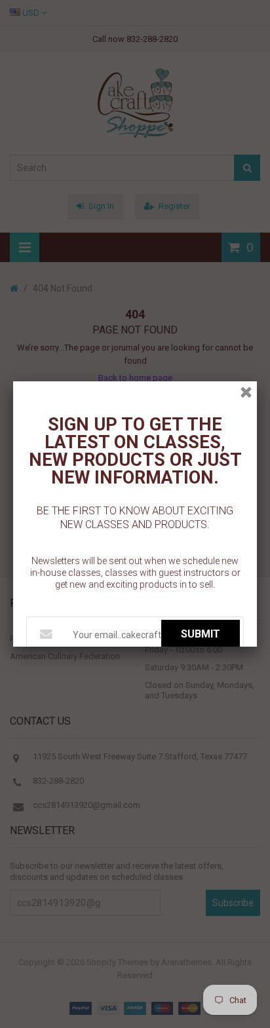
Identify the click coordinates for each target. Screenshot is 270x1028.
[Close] (246, 392)
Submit (200, 634)
